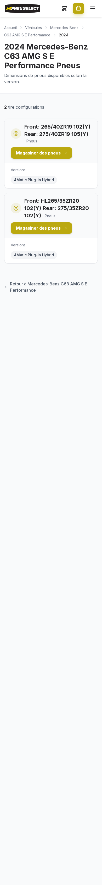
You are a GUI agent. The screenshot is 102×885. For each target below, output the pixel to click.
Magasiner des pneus (38, 153)
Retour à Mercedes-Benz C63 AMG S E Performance (48, 287)
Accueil (10, 27)
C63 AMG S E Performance (27, 35)
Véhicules (33, 27)
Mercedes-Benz (64, 27)
